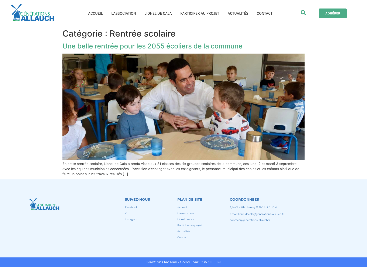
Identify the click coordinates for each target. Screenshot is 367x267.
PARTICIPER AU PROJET (199, 13)
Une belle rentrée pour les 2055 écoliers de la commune (152, 46)
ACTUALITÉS (238, 13)
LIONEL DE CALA (158, 13)
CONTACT (264, 13)
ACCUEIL (95, 13)
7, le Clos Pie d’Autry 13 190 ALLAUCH (253, 207)
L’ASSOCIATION (123, 13)
